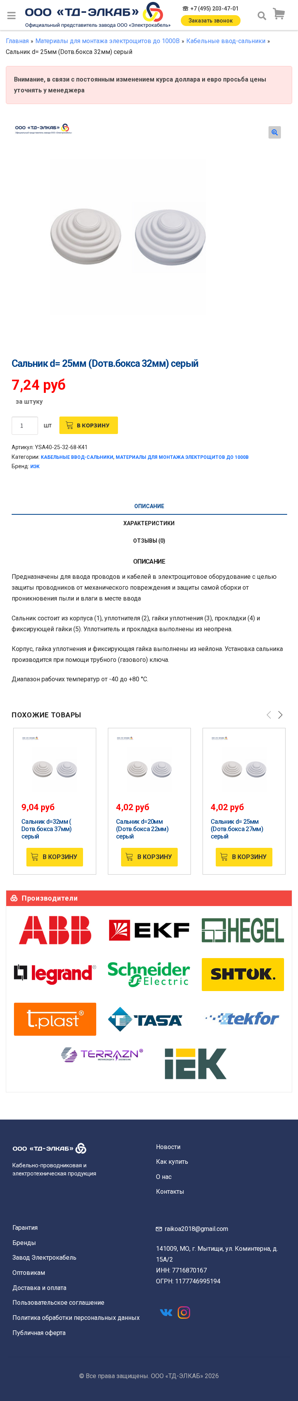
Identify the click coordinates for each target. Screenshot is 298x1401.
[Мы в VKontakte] (166, 1312)
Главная (17, 41)
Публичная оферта (39, 1333)
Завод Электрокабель (44, 1257)
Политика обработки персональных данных (76, 1317)
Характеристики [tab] (149, 523)
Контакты (170, 1191)
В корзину (93, 425)
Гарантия (25, 1227)
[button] (275, 132)
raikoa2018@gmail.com (196, 1229)
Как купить (172, 1161)
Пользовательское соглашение (58, 1302)
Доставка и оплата (39, 1288)
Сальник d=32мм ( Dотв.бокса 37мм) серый (46, 829)
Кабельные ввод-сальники (225, 41)
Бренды (24, 1242)
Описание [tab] (149, 506)
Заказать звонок (211, 20)
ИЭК (35, 466)
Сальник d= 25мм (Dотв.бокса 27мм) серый (237, 829)
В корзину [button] (60, 857)
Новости (168, 1147)
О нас (164, 1177)
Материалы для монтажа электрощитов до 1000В (107, 41)
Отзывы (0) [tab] (149, 541)
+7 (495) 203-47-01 (215, 8)
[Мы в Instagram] (184, 1312)
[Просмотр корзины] (278, 14)
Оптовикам (28, 1272)
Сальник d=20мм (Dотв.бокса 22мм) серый (142, 829)
